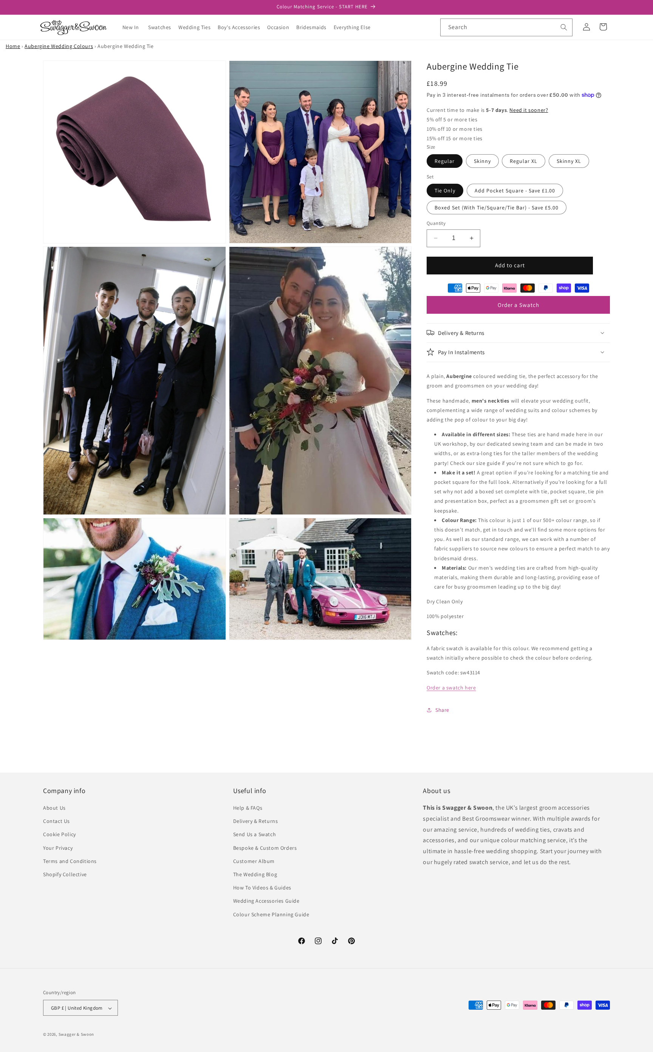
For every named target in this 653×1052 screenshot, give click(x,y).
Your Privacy (58, 847)
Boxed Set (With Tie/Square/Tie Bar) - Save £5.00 (497, 207)
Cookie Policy (59, 834)
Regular (445, 160)
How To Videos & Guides (262, 888)
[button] (162, 27)
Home (13, 46)
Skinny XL (569, 160)
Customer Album (254, 861)
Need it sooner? (528, 109)
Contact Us (56, 821)
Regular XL (523, 160)
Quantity (436, 223)
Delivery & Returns (255, 821)
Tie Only (445, 190)
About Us (54, 807)
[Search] (564, 27)
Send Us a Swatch (254, 834)
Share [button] (442, 709)
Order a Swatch (518, 304)
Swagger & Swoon (76, 1034)
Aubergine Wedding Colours (59, 46)
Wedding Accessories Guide (266, 901)
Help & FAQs (248, 807)
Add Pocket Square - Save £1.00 (515, 190)
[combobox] (506, 27)
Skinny (482, 160)
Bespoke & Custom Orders (265, 847)
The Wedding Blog (255, 874)
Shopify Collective (65, 874)
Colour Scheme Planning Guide (271, 914)
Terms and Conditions (70, 861)
